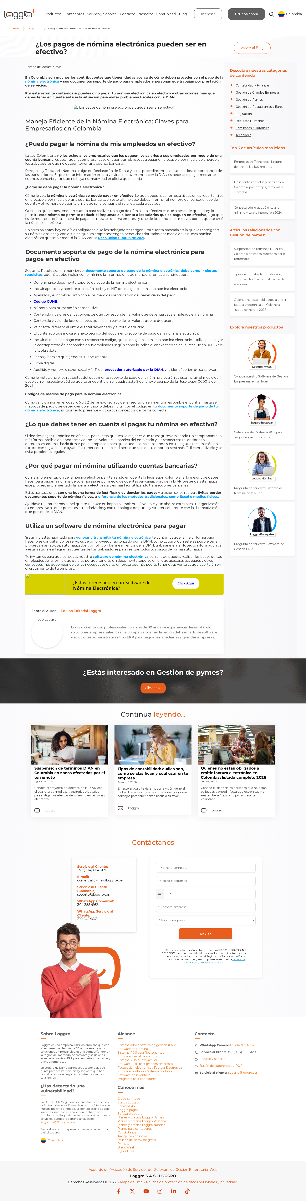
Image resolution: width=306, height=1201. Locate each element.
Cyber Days (126, 1151)
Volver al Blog (252, 48)
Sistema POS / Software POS (139, 1060)
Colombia (56, 1140)
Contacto (127, 14)
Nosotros (145, 14)
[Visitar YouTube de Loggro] (146, 1191)
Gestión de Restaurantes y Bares (259, 107)
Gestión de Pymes (249, 100)
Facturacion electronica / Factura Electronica (150, 1067)
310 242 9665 (87, 919)
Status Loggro (128, 1102)
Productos (52, 14)
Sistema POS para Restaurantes (141, 1052)
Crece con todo (129, 1099)
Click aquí (153, 688)
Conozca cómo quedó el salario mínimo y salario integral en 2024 (258, 210)
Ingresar (208, 14)
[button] (160, 894)
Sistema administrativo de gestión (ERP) (147, 1045)
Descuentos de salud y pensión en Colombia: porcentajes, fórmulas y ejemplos (259, 187)
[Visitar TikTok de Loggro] (187, 1191)
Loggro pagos (128, 1110)
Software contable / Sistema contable (145, 1071)
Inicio (15, 28)
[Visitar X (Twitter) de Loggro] (132, 1191)
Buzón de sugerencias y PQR (221, 1066)
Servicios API (127, 1106)
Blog (183, 14)
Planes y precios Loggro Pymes (141, 1117)
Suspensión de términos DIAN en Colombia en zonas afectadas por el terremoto (260, 254)
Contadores (74, 14)
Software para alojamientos (137, 1056)
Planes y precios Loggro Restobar (142, 1121)
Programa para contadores (137, 1079)
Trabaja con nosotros (132, 1136)
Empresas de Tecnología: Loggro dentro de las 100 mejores (258, 164)
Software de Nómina (133, 1049)
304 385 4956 (87, 905)
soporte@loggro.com (94, 894)
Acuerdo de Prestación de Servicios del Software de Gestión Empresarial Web (153, 1170)
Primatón (124, 1144)
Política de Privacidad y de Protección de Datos (214, 961)
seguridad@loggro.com (58, 1122)
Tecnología (243, 135)
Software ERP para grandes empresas (145, 1064)
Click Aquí (186, 583)
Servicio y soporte (212, 1059)
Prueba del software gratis (137, 1140)
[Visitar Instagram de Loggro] (160, 1191)
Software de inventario (134, 1075)
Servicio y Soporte (102, 14)
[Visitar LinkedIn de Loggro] (173, 1191)
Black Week (126, 1147)
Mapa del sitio (131, 1182)
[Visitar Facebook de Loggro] (119, 1191)
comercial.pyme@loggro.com (100, 880)
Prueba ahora (246, 14)
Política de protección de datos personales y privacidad (191, 1182)
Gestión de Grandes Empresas (258, 92)
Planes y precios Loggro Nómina (141, 1125)
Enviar (205, 934)
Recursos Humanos (250, 121)
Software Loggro (130, 1114)
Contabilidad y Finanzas (253, 85)
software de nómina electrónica (120, 557)
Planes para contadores (135, 1129)
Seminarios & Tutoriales (252, 128)
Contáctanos (127, 1132)
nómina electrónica (42, 81)
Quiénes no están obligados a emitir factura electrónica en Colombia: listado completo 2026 (260, 305)
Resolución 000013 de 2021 (121, 238)
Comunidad (166, 14)
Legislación (244, 114)
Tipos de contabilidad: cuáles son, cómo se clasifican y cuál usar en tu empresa (259, 279)
